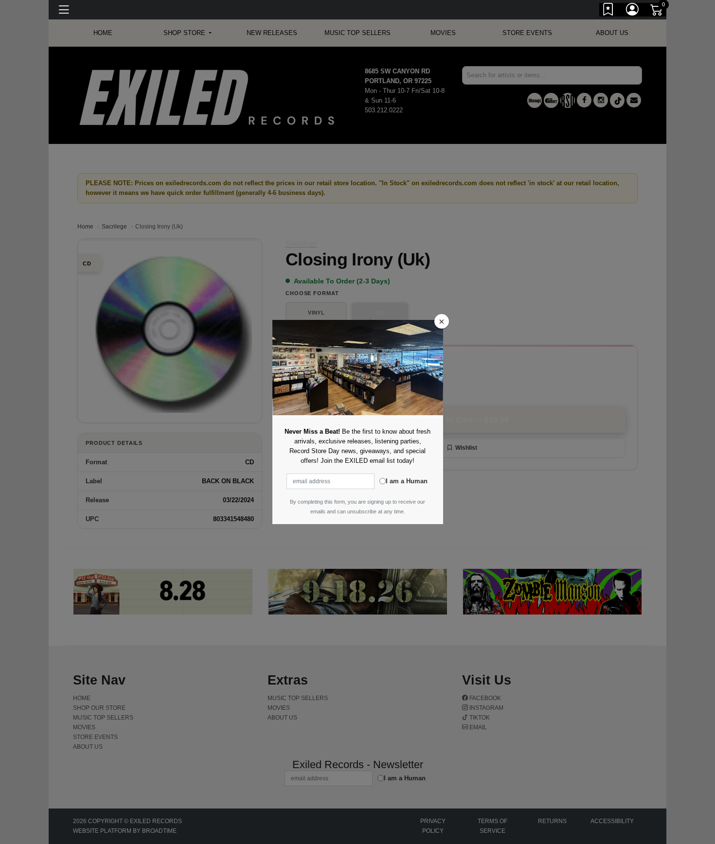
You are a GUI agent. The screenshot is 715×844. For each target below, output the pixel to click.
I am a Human (407, 481)
